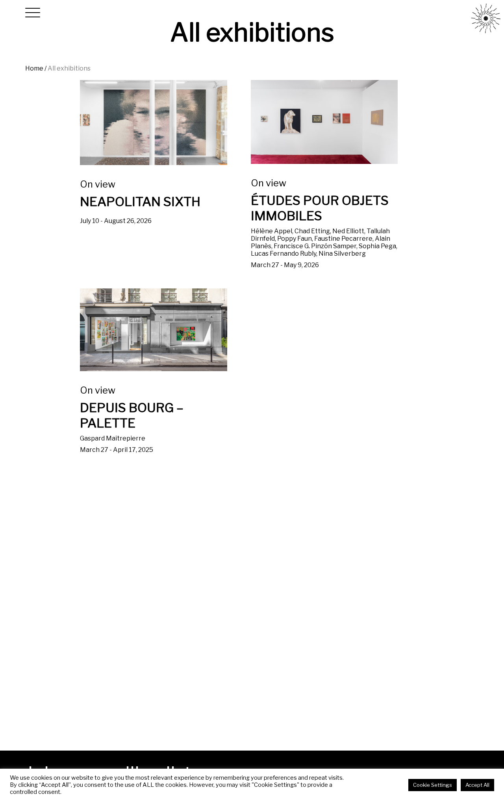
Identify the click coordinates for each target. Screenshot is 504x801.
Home (34, 68)
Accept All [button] (477, 785)
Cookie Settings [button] (432, 785)
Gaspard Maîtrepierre (131, 419)
